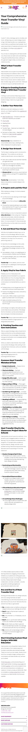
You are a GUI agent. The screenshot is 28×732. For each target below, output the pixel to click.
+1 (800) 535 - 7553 (6, 710)
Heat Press (5, 125)
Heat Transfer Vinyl (7, 116)
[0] (25, 8)
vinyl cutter (17, 48)
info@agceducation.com (7, 712)
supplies (8, 666)
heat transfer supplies (15, 134)
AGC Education (6, 662)
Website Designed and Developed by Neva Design (10, 730)
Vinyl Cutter (5, 121)
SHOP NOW (14, 3)
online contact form (15, 672)
